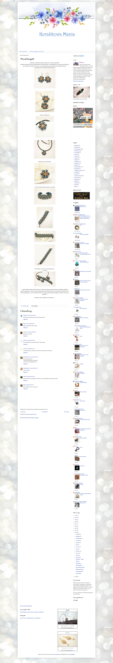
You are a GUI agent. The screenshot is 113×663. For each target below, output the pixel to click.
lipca (77, 544)
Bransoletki (76, 151)
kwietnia (78, 551)
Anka (24, 376)
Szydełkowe (76, 161)
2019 (76, 519)
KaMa (24, 340)
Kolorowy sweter (83, 206)
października (78, 538)
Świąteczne (76, 163)
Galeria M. (77, 464)
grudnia (77, 534)
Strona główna (23, 51)
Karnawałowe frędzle (80, 567)
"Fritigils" (82, 484)
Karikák (81, 364)
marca (77, 553)
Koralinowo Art (78, 400)
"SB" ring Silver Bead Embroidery (84, 300)
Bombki (75, 181)
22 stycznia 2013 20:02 (30, 376)
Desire (81, 336)
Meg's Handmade (78, 353)
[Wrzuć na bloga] (33, 306)
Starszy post (66, 411)
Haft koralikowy (77, 149)
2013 (76, 532)
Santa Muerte (82, 401)
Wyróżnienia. (78, 563)
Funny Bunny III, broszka (85, 290)
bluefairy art (77, 288)
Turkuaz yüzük (83, 456)
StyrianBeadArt (78, 316)
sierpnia (77, 542)
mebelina (25, 332)
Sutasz (75, 154)
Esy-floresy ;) (82, 465)
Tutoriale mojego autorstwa (36, 51)
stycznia (77, 557)
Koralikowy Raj (78, 307)
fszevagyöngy (77, 492)
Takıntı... (76, 455)
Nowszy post (23, 411)
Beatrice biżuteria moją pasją (80, 325)
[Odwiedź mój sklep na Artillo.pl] (79, 136)
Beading (76, 145)
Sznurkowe (76, 183)
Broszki (75, 159)
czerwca (77, 547)
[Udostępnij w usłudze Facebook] (35, 306)
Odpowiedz (25, 319)
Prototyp (77, 561)
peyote (75, 186)
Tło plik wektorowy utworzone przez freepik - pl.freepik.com (32, 612)
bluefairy (25, 315)
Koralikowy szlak (78, 344)
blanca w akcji (82, 502)
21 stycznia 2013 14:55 (34, 357)
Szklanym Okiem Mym (79, 409)
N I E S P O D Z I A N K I (79, 242)
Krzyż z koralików (83, 438)
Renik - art (77, 270)
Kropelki (76, 172)
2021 (76, 515)
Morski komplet (79, 565)
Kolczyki (76, 147)
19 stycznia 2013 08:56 (31, 332)
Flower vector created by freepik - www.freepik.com (30, 618)
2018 (76, 522)
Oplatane (76, 165)
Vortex (81, 447)
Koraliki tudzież (78, 251)
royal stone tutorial (78, 175)
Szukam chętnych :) (83, 382)
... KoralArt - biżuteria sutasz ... (81, 261)
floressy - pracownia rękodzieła (81, 501)
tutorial (76, 174)
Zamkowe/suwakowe (78, 170)
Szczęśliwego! (78, 573)
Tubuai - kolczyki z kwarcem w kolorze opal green (85, 281)
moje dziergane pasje (79, 418)
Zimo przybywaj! (83, 391)
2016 (76, 526)
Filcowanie (76, 179)
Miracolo (76, 279)
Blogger (73, 654)
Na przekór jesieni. (83, 308)
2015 (76, 528)
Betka (24, 385)
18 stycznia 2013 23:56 (31, 315)
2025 (81, 225)
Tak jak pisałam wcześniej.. (85, 419)
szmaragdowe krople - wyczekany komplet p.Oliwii (85, 253)
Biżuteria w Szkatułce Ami (80, 214)
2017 (76, 524)
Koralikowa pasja (78, 437)
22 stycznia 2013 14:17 (34, 368)
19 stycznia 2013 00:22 (30, 323)
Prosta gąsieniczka (79, 571)
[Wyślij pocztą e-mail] (32, 306)
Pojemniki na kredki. (84, 475)
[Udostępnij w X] (34, 306)
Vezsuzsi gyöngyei (78, 233)
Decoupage (76, 168)
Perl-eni (76, 362)
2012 (76, 576)
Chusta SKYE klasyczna (84, 262)
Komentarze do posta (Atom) (30, 414)
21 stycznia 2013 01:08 (30, 340)
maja (77, 549)
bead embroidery (77, 167)
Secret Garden (82, 410)
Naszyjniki (76, 152)
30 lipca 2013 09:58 (29, 385)
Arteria (76, 446)
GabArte (76, 390)
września (78, 540)
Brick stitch (76, 177)
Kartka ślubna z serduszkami (85, 271)
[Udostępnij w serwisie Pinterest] (37, 306)
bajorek (75, 184)
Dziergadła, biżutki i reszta (80, 205)
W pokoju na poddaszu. (79, 381)
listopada (78, 536)
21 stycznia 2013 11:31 (30, 348)
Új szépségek (82, 373)
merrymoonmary (57, 654)
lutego (77, 555)
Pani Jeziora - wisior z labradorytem (84, 346)
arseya (24, 348)
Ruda (24, 323)
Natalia (82, 62)
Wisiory (76, 156)
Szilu (76, 427)
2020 (76, 517)
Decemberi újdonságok (84, 234)
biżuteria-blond (26, 357)
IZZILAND (77, 335)
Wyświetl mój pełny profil (78, 81)
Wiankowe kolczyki (79, 569)
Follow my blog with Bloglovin (26, 606)
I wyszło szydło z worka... (79, 474)
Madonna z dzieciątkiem (84, 243)
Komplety (76, 158)
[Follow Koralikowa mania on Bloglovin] (78, 56)
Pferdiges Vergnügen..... (84, 317)
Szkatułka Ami (26, 368)
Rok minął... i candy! (80, 559)
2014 (76, 530)
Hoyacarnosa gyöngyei (79, 372)
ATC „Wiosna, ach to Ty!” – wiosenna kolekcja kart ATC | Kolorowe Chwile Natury (85, 217)
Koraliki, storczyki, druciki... (80, 224)
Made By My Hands (78, 483)
